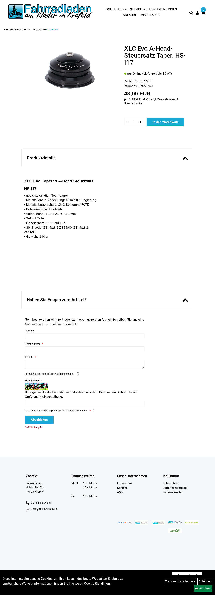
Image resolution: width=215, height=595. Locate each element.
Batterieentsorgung (175, 487)
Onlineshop (115, 9)
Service (136, 9)
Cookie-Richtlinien (97, 583)
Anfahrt (129, 15)
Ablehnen (204, 581)
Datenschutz (171, 483)
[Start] (4, 30)
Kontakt (122, 487)
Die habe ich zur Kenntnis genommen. (56, 410)
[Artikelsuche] (191, 13)
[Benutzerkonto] (197, 13)
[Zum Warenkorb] (203, 13)
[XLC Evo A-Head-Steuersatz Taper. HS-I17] (70, 69)
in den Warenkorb (165, 122)
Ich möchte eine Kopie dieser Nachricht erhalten (49, 373)
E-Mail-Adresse (32, 344)
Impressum (124, 483)
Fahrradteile (16, 30)
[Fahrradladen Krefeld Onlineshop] (50, 12)
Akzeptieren (203, 588)
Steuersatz (52, 30)
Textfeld (29, 357)
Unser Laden (150, 15)
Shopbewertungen (162, 9)
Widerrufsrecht (172, 492)
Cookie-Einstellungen (180, 581)
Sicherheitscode (33, 380)
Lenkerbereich (34, 30)
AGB (120, 492)
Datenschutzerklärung (40, 410)
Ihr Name (29, 330)
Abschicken (39, 420)
